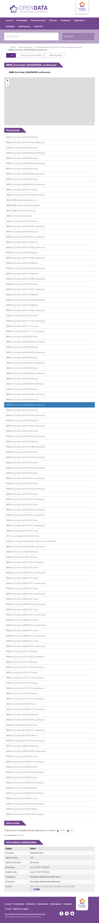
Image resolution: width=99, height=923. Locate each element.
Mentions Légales (20, 909)
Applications (79, 20)
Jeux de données (25, 47)
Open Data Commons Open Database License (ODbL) (52, 886)
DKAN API (20, 835)
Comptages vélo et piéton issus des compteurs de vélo (58, 47)
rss (67, 913)
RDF (71, 831)
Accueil (9, 20)
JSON (62, 831)
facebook (61, 913)
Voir (13, 56)
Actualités (10, 26)
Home (13, 47)
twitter (72, 913)
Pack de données (38, 20)
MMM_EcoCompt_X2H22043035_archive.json (29, 72)
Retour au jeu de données (31, 55)
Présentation (21, 20)
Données (53, 20)
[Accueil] (28, 9)
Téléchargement (55, 55)
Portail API (38, 26)
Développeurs (24, 26)
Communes (65, 20)
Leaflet (92, 124)
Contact (8, 909)
